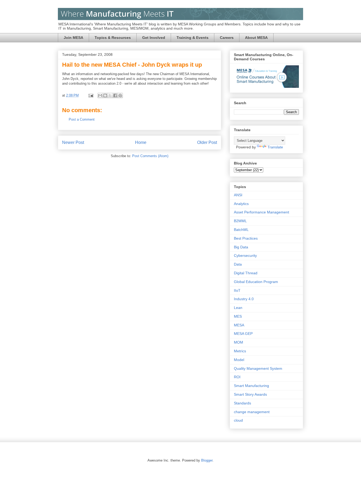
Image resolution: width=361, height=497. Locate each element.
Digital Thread (245, 273)
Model (239, 360)
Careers (227, 37)
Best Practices (246, 238)
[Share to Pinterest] (120, 95)
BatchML (241, 229)
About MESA (256, 37)
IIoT (237, 290)
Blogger (206, 460)
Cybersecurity (245, 255)
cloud (238, 420)
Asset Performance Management (261, 212)
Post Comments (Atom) (150, 156)
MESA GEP (243, 333)
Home (140, 142)
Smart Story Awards (250, 394)
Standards (242, 403)
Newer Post (73, 142)
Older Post (207, 142)
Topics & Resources (113, 37)
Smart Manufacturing (251, 386)
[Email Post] (90, 95)
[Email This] (100, 95)
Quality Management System (258, 368)
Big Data (241, 247)
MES (238, 316)
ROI (237, 377)
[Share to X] (110, 95)
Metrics (240, 351)
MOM (238, 342)
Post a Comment (82, 119)
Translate (275, 147)
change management (252, 412)
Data (238, 264)
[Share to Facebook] (115, 95)
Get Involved (153, 37)
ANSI (238, 195)
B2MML (240, 221)
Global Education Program (256, 282)
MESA (239, 325)
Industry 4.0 (244, 299)
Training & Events (193, 37)
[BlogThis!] (105, 95)
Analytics (241, 204)
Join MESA (73, 37)
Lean (238, 308)
